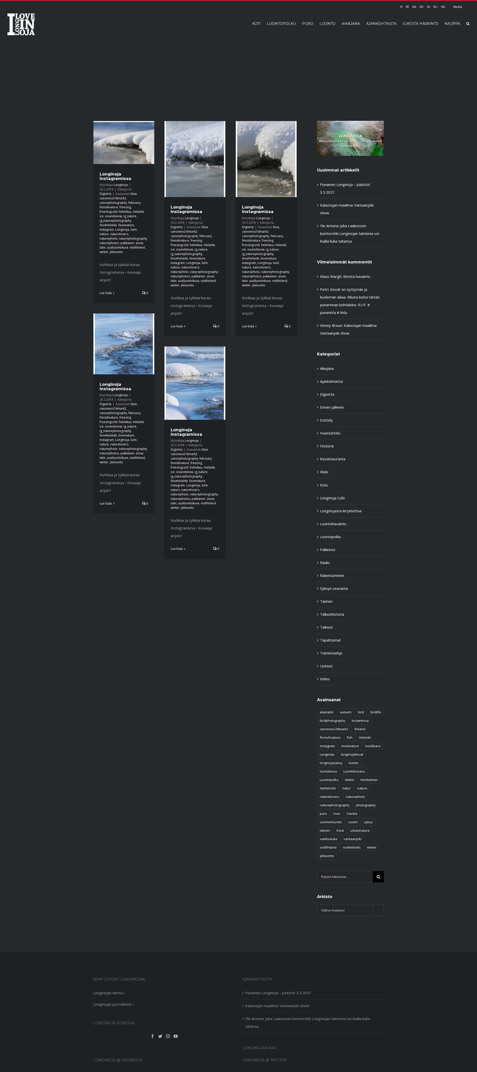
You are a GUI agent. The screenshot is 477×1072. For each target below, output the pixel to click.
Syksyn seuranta (334, 588)
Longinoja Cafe (332, 497)
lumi (134, 229)
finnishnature (109, 207)
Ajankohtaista (331, 381)
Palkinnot (327, 549)
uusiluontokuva (117, 247)
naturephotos (109, 243)
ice (102, 216)
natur (346, 788)
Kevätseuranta (332, 458)
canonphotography (113, 203)
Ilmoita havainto (356, 276)
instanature (350, 746)
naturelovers (119, 234)
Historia (327, 445)
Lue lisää (106, 293)
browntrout (360, 720)
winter (104, 252)
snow (139, 243)
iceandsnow (113, 216)
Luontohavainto (333, 523)
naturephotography (133, 238)
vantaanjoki (352, 839)
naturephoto (109, 238)
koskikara (372, 746)
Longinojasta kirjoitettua (340, 510)
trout (340, 830)
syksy (368, 822)
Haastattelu (330, 432)
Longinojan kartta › (109, 992)
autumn (346, 712)
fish (350, 737)
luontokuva (328, 771)
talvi (102, 247)
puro (323, 813)
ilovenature (126, 225)
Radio (325, 562)
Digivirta (105, 194)
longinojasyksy (331, 763)
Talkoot (326, 627)
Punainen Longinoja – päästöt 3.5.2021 (278, 992)
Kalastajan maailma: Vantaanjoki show (277, 1005)
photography (366, 805)
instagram (107, 229)
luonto (353, 763)
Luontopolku (330, 536)
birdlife (375, 712)
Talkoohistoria (332, 614)
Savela (352, 813)
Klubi (324, 471)
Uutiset (326, 665)
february (134, 203)
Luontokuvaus (354, 771)
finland (360, 729)
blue (134, 194)
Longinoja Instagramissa (115, 176)
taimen (325, 830)
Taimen (326, 601)
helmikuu (125, 212)
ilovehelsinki (108, 225)
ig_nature (129, 216)
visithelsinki (351, 847)
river (336, 813)
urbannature (360, 830)
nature (104, 234)
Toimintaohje (331, 652)
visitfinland (137, 247)
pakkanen (127, 243)
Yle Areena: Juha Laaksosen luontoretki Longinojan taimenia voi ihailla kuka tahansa (349, 233)
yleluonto (116, 252)
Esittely (326, 420)
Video (325, 678)
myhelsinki (328, 788)
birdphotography (332, 720)
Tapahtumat (330, 640)
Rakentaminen (332, 575)
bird (361, 712)
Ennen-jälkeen (332, 407)
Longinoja (121, 185)
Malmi (349, 779)
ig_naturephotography (115, 220)
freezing (125, 207)
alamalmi (326, 712)
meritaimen (369, 779)
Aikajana (327, 368)
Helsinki (138, 212)
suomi (353, 822)
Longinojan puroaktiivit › (113, 1004)
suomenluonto (331, 822)
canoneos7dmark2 (113, 198)
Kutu (324, 484)
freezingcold (108, 212)
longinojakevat (352, 754)
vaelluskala (328, 839)
